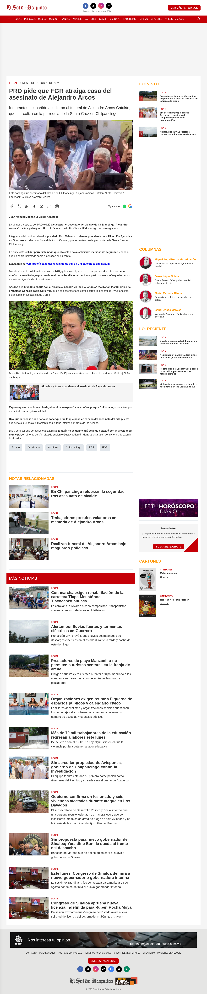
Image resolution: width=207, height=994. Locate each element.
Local (18, 19)
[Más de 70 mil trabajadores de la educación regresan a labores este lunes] (29, 740)
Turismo (143, 19)
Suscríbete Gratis (168, 546)
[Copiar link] (49, 206)
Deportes (156, 19)
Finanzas (65, 19)
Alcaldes (53, 447)
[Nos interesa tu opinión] (103, 940)
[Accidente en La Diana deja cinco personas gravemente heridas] (148, 355)
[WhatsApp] (27, 206)
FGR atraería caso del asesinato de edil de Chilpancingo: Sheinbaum (68, 263)
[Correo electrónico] (41, 206)
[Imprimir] (57, 206)
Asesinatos (33, 447)
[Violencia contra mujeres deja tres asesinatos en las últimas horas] (148, 384)
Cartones (91, 19)
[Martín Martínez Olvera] (145, 296)
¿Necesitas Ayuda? (103, 961)
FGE (105, 447)
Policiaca (30, 19)
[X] (93, 6)
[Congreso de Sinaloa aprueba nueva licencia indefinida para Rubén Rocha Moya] (29, 910)
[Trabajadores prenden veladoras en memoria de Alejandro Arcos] (29, 523)
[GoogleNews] (111, 969)
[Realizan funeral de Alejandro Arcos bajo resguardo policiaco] (29, 549)
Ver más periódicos (184, 7)
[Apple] (119, 969)
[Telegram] (34, 206)
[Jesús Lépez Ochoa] (145, 279)
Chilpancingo (73, 447)
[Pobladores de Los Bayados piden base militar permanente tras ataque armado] (148, 369)
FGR (91, 447)
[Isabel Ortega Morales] (145, 313)
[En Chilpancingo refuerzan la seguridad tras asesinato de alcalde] (29, 496)
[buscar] (199, 19)
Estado (16, 447)
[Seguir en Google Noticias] (130, 206)
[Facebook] (85, 6)
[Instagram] (101, 6)
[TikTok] (109, 6)
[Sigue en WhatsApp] (124, 206)
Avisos (169, 19)
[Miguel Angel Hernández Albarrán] (145, 262)
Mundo (53, 19)
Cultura (115, 19)
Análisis (77, 19)
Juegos (179, 19)
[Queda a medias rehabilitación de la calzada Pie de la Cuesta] (148, 341)
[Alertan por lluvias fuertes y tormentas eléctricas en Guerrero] (29, 635)
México (42, 19)
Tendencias (129, 19)
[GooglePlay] (127, 969)
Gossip (103, 19)
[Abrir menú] (8, 19)
